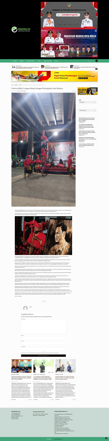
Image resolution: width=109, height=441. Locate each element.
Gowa (20, 90)
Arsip (80, 100)
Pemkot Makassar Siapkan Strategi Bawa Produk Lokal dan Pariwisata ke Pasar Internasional (64, 378)
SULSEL (24, 90)
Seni (22, 90)
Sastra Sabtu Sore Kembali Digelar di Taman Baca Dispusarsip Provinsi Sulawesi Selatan (84, 68)
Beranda (15, 60)
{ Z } (52, 439)
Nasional (22, 60)
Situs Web (23, 346)
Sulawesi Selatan (31, 60)
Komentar (23, 319)
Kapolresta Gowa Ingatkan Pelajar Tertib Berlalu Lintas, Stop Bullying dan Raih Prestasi (27, 68)
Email (22, 341)
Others (56, 60)
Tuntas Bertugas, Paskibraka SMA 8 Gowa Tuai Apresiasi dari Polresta (57, 68)
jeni (31, 307)
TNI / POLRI (39, 374)
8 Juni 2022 (14, 90)
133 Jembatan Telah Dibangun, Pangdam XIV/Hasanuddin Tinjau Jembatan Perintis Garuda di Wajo (42, 378)
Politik (39, 60)
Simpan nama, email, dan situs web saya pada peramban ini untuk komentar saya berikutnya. (40, 352)
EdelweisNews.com (58, 439)
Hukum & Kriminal (48, 60)
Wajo (44, 374)
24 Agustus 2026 (15, 381)
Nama (22, 335)
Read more (13, 399)
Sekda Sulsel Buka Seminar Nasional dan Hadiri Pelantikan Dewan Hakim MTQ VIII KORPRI (21, 378)
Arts (18, 90)
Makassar (13, 374)
